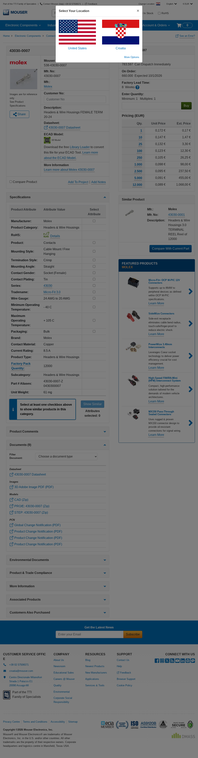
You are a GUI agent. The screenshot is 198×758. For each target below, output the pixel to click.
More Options (131, 57)
